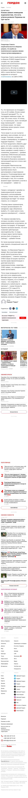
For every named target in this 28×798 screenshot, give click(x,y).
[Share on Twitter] (13, 308)
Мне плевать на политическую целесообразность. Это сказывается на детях (13, 398)
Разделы (16, 637)
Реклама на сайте (5, 721)
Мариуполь (4, 691)
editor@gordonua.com (10, 740)
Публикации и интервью (20, 643)
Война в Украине (5, 641)
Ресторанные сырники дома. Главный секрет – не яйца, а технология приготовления (15, 628)
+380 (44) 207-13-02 (9, 738)
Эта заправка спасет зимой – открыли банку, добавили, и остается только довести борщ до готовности (9, 364)
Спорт (2, 651)
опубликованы (6, 77)
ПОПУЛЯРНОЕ (5, 462)
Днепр (2, 688)
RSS (17, 702)
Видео (15, 661)
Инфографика (4, 663)
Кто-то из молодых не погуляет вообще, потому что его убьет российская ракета (13, 378)
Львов (2, 678)
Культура (3, 653)
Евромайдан (4, 312)
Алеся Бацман (20, 694)
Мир (2, 648)
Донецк (3, 683)
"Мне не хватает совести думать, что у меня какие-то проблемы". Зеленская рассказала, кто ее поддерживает (15, 610)
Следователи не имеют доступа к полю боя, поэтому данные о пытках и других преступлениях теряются (14, 406)
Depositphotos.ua (5, 761)
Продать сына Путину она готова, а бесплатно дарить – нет (13, 385)
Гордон (3, 7)
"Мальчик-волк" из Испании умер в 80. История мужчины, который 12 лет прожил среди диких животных (15, 468)
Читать (23, 317)
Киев (2, 675)
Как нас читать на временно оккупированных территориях (5, 729)
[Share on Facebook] (10, 308)
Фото (15, 658)
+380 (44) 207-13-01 (9, 736)
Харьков (3, 685)
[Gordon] (13, 3)
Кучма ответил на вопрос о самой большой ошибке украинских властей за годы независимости (15, 501)
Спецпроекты (17, 668)
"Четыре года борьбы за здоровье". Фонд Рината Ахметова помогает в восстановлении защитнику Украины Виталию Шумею (14, 541)
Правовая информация (7, 724)
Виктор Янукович (13, 312)
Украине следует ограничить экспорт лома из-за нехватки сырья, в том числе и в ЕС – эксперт (13, 528)
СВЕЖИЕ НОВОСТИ (7, 515)
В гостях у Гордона (19, 646)
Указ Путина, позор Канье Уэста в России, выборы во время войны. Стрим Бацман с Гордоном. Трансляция (14, 554)
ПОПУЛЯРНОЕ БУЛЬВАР (9, 589)
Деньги (3, 646)
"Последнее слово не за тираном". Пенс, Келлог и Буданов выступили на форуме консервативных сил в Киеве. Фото (15, 492)
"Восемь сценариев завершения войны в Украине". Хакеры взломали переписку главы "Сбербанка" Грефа (13, 521)
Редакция (3, 718)
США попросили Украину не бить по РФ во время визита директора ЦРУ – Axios (13, 547)
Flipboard (18, 699)
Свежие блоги (6, 374)
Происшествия (5, 661)
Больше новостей (13, 585)
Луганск (3, 693)
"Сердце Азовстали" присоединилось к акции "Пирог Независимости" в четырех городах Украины (14, 562)
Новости (3, 637)
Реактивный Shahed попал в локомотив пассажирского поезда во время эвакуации (15, 484)
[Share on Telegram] (17, 308)
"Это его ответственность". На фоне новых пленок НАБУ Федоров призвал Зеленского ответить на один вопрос (15, 476)
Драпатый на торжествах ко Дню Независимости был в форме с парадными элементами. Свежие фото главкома (15, 619)
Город (2, 672)
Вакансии (3, 716)
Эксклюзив (17, 656)
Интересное (4, 666)
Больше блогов (14, 412)
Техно (2, 656)
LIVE (15, 653)
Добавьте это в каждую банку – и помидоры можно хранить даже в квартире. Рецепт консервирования (14, 602)
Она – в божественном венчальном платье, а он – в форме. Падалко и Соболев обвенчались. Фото (14, 595)
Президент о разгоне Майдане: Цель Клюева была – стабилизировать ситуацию (8, 342)
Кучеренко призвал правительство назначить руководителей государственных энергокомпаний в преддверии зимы (13, 569)
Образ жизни (4, 658)
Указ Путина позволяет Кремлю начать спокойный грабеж (13, 391)
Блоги (15, 648)
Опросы (16, 663)
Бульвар (4, 349)
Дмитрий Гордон (20, 675)
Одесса (3, 680)
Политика (8, 7)
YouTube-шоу (17, 666)
